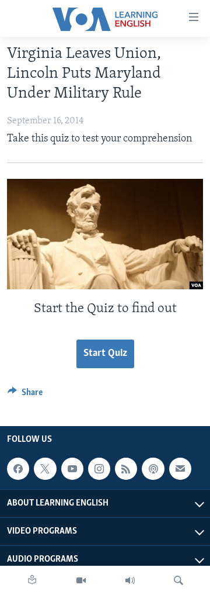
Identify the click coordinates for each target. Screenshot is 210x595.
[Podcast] (153, 469)
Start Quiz (105, 353)
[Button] (25, 395)
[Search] (178, 580)
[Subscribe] (180, 469)
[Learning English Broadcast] (130, 580)
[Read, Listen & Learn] (32, 580)
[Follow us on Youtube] (72, 469)
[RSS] (126, 469)
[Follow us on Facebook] (18, 469)
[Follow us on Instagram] (99, 469)
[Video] (81, 580)
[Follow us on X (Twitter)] (45, 469)
